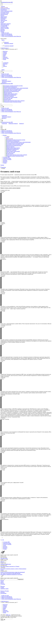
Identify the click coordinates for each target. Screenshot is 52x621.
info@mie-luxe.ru (5, 48)
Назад (8, 136)
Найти (2, 619)
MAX (4, 55)
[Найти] (2, 5)
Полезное (3, 592)
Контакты (3, 586)
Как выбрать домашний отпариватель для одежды (11, 574)
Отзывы (2, 587)
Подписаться (20, 579)
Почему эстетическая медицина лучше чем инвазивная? (13, 572)
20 (3, 539)
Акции (2, 581)
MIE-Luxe (8, 614)
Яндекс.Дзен (6, 58)
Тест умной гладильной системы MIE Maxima (10, 573)
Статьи (2, 569)
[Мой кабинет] (1, 114)
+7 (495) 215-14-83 (5, 32)
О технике (3, 584)
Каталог (7, 137)
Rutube (4, 54)
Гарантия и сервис (4, 588)
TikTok (4, 59)
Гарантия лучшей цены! (6, 564)
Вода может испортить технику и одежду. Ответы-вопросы (13, 568)
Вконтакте (5, 51)
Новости (2, 561)
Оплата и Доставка (5, 590)
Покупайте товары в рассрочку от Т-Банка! (10, 566)
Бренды (2, 582)
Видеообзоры (3, 593)
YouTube (5, 53)
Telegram (5, 52)
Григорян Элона (4, 558)
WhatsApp (5, 57)
